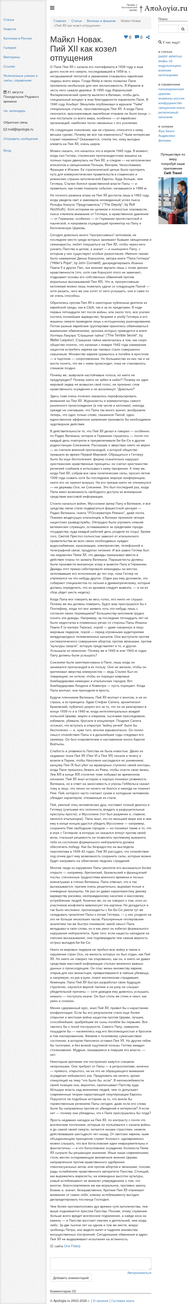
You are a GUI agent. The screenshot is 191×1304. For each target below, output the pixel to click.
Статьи (8, 19)
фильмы (164, 140)
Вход (7, 150)
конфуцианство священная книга (171, 105)
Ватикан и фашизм (101, 20)
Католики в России (17, 38)
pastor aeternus (170, 56)
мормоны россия (171, 98)
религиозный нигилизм (168, 114)
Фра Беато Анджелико (166, 133)
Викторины (11, 56)
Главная (60, 20)
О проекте (101, 1300)
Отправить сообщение (20, 138)
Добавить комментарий (71, 1277)
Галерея (9, 47)
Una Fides (71, 1246)
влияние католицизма (168, 72)
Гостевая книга (122, 1300)
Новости (9, 28)
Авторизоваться (139, 1272)
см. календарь (14, 110)
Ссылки (9, 66)
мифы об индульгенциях (169, 63)
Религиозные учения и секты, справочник (20, 77)
